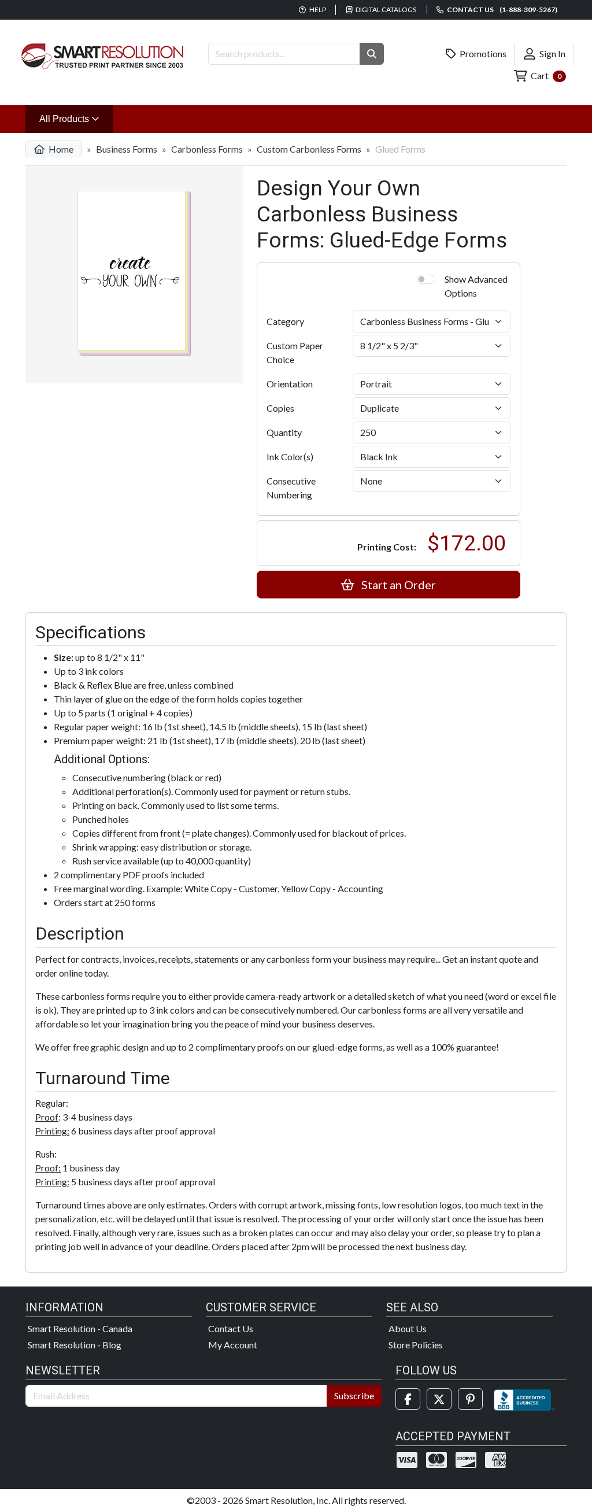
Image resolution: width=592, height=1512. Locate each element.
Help (317, 9)
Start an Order (397, 585)
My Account (232, 1344)
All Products (76, 118)
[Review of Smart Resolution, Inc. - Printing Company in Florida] (524, 1398)
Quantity (284, 432)
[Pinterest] (470, 1399)
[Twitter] (439, 1399)
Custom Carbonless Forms (309, 148)
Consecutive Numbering (291, 487)
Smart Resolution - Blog (74, 1344)
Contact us (501, 9)
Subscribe (354, 1395)
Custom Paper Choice (295, 352)
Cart (545, 75)
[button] (372, 54)
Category (285, 321)
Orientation (290, 383)
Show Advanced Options (476, 285)
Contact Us (230, 1328)
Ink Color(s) (290, 456)
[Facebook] (407, 1399)
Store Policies (415, 1344)
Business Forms (126, 148)
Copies (280, 407)
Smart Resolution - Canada (80, 1328)
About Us (407, 1328)
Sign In (551, 53)
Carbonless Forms (207, 148)
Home (60, 148)
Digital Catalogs (385, 9)
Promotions (482, 53)
